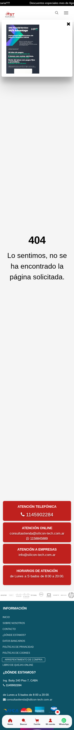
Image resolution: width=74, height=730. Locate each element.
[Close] (68, 24)
